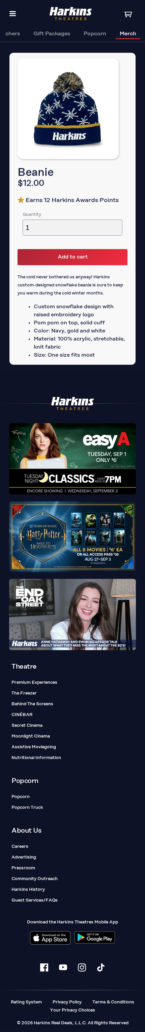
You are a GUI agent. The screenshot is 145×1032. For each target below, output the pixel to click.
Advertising (23, 857)
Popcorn (20, 797)
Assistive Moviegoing (33, 747)
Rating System (26, 1002)
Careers (19, 846)
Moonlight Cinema (30, 736)
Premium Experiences (34, 682)
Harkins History (28, 889)
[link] (51, 34)
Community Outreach (34, 879)
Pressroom (23, 868)
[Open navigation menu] (12, 13)
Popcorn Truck (27, 807)
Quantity (32, 214)
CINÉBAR (21, 715)
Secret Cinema (26, 725)
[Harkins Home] (71, 13)
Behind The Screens (32, 704)
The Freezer (24, 693)
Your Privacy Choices (72, 1010)
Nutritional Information (36, 758)
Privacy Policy (67, 1002)
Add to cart (73, 257)
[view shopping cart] (129, 14)
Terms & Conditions (113, 1002)
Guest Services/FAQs (34, 900)
